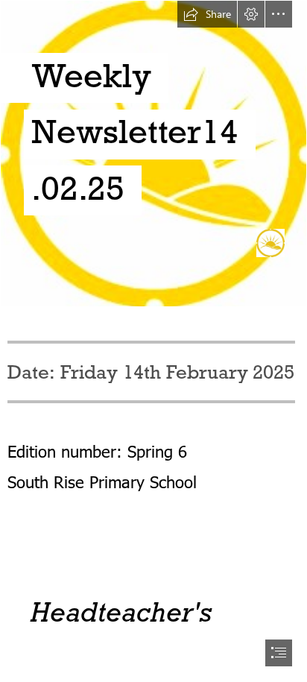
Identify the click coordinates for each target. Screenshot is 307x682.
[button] (207, 14)
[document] (153, 341)
